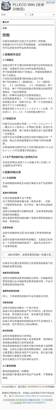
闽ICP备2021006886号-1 (34, 403)
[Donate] (22, 400)
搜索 (25, 15)
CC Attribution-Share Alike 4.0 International (32, 396)
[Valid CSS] (16, 403)
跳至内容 (50, 2)
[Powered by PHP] (34, 400)
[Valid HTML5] (47, 400)
